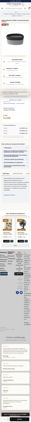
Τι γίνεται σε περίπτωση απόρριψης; (14, 159)
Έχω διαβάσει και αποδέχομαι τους (20, 283)
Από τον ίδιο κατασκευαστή (15, 213)
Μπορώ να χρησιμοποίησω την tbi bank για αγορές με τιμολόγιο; (15, 156)
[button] (14, 245)
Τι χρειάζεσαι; (7, 147)
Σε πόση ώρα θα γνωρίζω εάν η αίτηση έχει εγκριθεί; (14, 166)
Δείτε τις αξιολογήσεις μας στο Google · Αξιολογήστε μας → (15, 415)
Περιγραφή (6, 173)
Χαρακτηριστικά (17, 173)
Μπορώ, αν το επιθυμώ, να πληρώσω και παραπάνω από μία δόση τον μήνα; (15, 151)
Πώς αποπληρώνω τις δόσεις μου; (13, 162)
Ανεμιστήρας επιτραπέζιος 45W (23, 233)
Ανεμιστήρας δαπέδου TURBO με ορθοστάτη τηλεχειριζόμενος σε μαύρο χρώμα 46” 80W (8, 233)
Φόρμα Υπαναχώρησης (4, 273)
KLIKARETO (11, 108)
